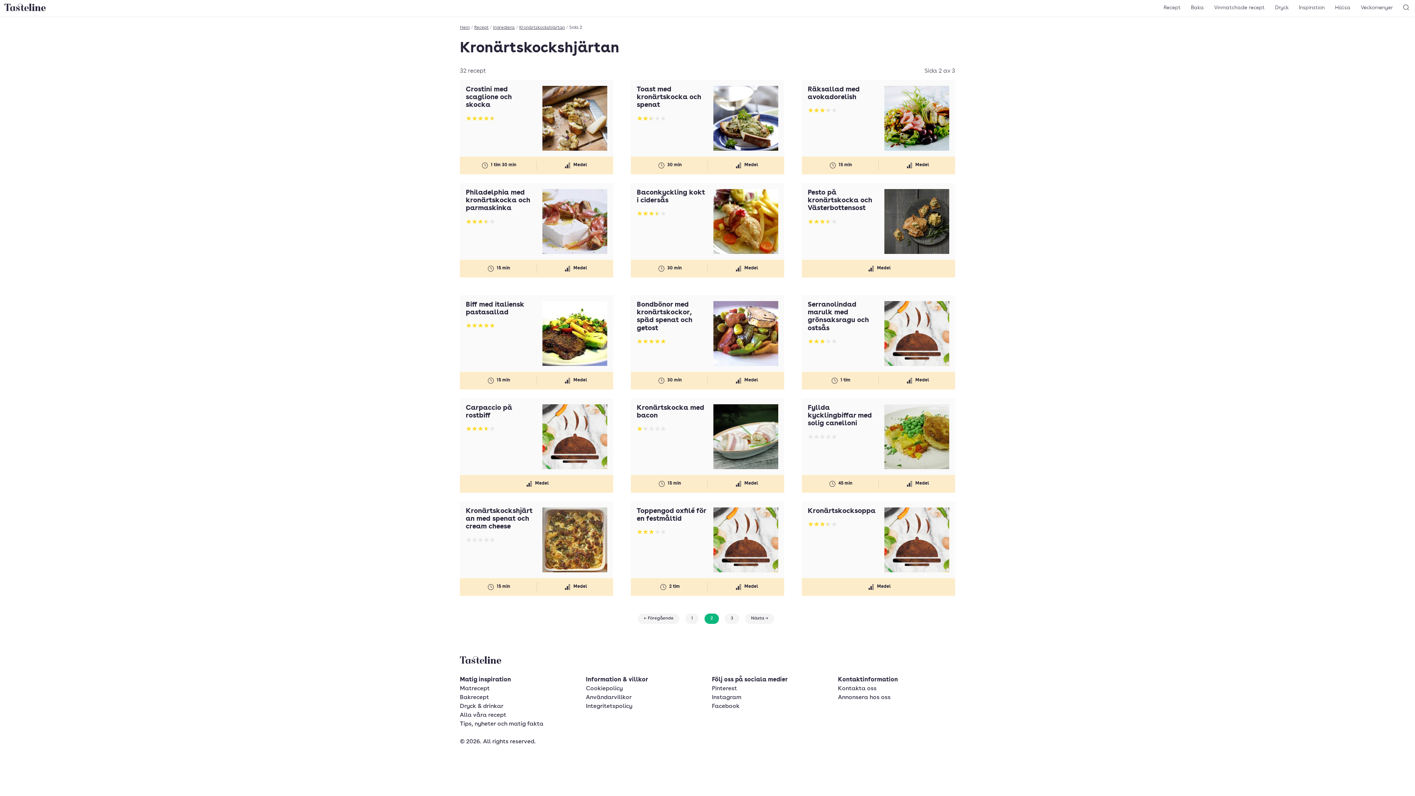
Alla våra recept (483, 715)
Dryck (1282, 7)
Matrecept (475, 689)
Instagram (726, 698)
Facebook (726, 706)
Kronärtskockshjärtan (542, 27)
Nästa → (759, 618)
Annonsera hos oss (864, 698)
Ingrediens (504, 27)
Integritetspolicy (609, 706)
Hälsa (1343, 7)
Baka (1197, 7)
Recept (1172, 7)
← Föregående (659, 618)
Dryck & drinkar (481, 706)
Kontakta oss (857, 689)
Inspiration (1312, 7)
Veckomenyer (1377, 7)
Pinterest (724, 689)
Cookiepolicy (604, 689)
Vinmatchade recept (1239, 7)
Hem (465, 27)
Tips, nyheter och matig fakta (502, 724)
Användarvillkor (609, 698)
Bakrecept (474, 698)
